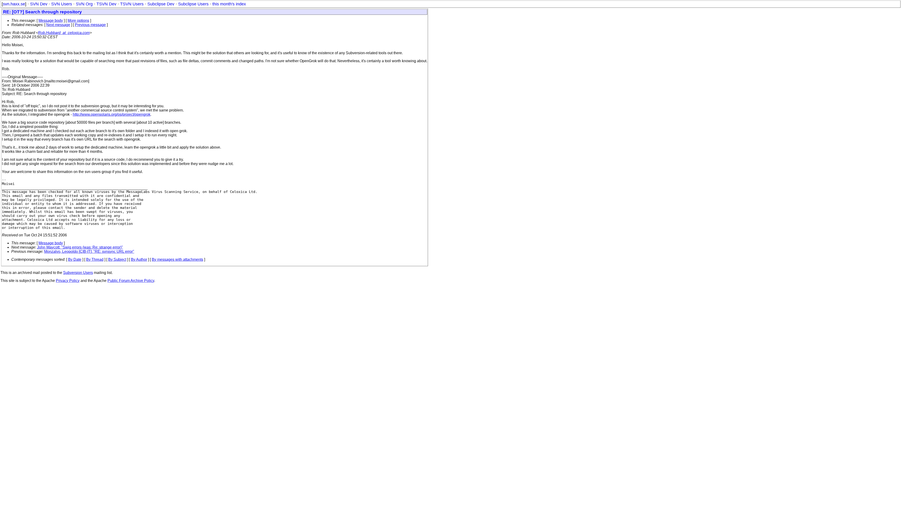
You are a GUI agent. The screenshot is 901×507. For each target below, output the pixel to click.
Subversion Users (78, 273)
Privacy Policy (68, 281)
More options (78, 21)
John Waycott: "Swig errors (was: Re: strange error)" (80, 247)
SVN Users (61, 4)
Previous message (90, 25)
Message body (50, 21)
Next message (58, 25)
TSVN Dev (106, 4)
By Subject (117, 259)
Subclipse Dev (160, 4)
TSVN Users (132, 4)
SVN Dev (38, 4)
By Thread (94, 259)
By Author (139, 259)
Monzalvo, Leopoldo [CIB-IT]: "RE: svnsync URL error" (89, 252)
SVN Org (84, 4)
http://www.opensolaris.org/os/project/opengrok (111, 114)
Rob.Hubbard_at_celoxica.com (64, 33)
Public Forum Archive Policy (130, 281)
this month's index (229, 4)
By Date (74, 259)
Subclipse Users (193, 4)
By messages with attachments (177, 259)
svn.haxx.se (14, 4)
